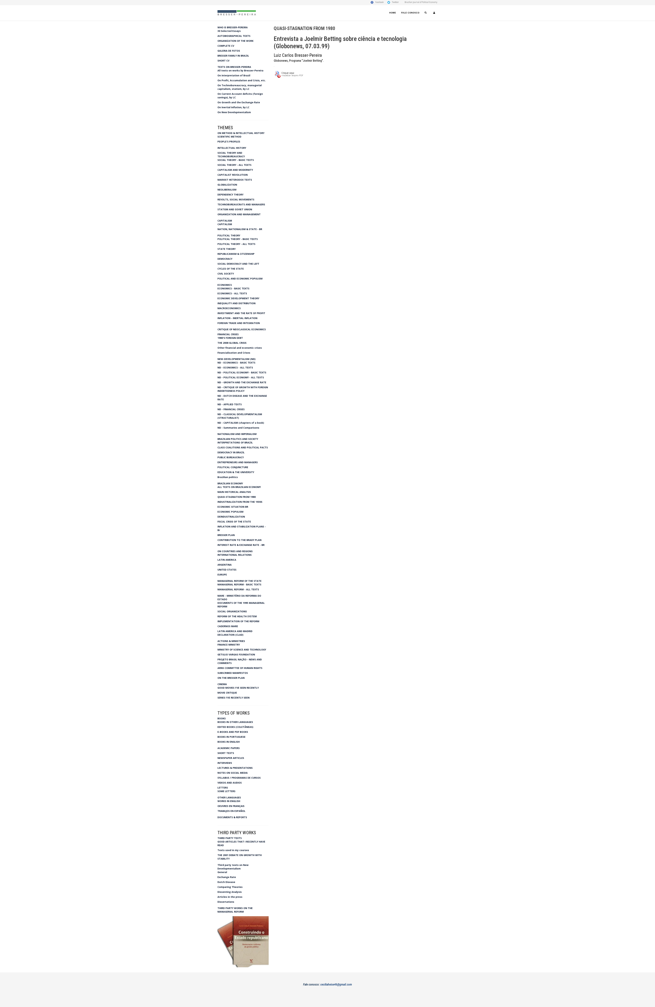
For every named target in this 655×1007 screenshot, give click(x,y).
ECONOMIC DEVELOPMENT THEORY (238, 298)
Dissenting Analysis (229, 892)
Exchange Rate (226, 877)
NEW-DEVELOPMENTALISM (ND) (236, 359)
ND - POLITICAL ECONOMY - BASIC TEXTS (241, 372)
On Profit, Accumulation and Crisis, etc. (241, 80)
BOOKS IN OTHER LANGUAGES (235, 722)
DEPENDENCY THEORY (230, 194)
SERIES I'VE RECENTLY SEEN (233, 697)
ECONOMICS (224, 284)
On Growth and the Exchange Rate (238, 102)
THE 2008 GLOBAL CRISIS (231, 342)
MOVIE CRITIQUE (227, 692)
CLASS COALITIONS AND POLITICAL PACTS (242, 447)
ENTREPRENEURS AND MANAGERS (237, 462)
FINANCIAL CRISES (228, 334)
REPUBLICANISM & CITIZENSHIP (235, 253)
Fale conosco (410, 13)
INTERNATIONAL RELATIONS (234, 554)
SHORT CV (223, 60)
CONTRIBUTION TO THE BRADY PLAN (239, 540)
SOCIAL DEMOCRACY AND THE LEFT (238, 263)
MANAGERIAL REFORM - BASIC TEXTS (239, 584)
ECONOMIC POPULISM (230, 511)
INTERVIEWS (224, 762)
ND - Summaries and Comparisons (238, 427)
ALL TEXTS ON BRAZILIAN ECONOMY (239, 487)
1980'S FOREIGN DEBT (230, 337)
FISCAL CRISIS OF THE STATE (234, 521)
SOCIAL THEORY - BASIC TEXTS (235, 160)
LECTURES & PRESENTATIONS (235, 767)
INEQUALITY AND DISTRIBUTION (236, 303)
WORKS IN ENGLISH (228, 801)
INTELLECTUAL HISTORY (231, 147)
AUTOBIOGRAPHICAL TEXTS (233, 35)
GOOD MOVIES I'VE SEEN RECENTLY (238, 687)
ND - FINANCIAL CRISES (231, 409)
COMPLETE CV (225, 45)
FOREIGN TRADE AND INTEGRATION (238, 323)
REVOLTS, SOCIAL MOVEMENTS (235, 199)
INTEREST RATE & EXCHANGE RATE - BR (241, 545)
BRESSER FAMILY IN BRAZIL (233, 55)
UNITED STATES (226, 569)
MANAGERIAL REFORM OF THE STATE (239, 580)
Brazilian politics (227, 477)
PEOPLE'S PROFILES (228, 141)
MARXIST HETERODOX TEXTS (234, 179)
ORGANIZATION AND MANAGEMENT (239, 214)
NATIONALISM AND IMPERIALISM (237, 434)
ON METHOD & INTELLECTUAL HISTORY (240, 133)
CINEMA (222, 684)
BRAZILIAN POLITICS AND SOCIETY (237, 439)
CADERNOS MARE (227, 626)
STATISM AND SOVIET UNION (234, 209)
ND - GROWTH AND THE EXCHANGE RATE (241, 382)
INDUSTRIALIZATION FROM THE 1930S (239, 501)
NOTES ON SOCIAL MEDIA (232, 772)
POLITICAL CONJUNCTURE (232, 467)
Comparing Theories (230, 887)
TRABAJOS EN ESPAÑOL (231, 811)
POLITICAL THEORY (228, 235)
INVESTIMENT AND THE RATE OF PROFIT (241, 313)
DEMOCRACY (224, 258)
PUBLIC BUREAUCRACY (230, 457)
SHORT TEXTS (225, 753)
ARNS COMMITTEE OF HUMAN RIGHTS (239, 668)
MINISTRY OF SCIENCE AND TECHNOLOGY (241, 649)
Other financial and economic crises (239, 347)
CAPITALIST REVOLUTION (232, 174)
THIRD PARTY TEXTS (229, 838)
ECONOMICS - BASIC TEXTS (233, 288)
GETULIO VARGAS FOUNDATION (236, 654)
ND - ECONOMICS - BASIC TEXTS (236, 362)
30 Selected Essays (229, 31)
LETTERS (222, 787)
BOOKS (221, 718)
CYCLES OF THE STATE (230, 268)
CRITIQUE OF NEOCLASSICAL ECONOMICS (241, 329)
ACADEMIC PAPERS (228, 748)
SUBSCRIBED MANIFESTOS (232, 673)
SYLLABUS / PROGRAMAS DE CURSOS (239, 777)
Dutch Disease (226, 882)
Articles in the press (229, 896)
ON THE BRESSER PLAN (231, 677)
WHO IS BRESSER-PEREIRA (232, 27)
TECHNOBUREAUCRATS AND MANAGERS (241, 204)
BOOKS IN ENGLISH (228, 741)
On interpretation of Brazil (233, 75)
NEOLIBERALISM (226, 189)
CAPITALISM (224, 220)
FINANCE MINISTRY (228, 644)
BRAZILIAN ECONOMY (230, 483)
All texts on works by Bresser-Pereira (240, 70)
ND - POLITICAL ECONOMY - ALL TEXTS (240, 377)
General (222, 872)
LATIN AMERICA (226, 559)
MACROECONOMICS (229, 308)
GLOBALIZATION (227, 184)
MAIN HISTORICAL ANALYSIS (234, 492)
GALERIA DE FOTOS (228, 50)
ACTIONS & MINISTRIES (231, 641)
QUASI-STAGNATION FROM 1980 (236, 496)
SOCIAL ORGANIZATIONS (232, 611)
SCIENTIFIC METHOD (229, 136)
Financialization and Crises (233, 352)
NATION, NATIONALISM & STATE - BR (239, 229)
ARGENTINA (224, 564)
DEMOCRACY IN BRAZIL (231, 452)
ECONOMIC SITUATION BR (232, 506)
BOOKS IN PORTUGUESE (231, 736)
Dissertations (225, 901)
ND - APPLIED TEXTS (229, 404)
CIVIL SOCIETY (225, 273)
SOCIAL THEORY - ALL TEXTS (234, 164)
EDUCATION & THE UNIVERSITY (235, 472)
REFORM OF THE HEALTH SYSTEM (237, 616)
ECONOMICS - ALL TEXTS (232, 293)
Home (392, 13)
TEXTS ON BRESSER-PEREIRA (234, 67)
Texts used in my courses (233, 850)
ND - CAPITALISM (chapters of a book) (240, 422)
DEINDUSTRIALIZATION (231, 516)
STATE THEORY (226, 249)
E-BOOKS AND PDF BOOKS (232, 731)
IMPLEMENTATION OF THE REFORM (238, 621)
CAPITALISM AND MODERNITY (235, 169)
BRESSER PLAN (226, 535)
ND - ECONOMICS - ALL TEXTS (235, 367)
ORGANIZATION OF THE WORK (235, 40)
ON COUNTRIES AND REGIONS (235, 551)
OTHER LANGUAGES (229, 797)
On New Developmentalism (234, 112)
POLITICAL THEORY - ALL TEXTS (236, 244)
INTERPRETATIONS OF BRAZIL (235, 442)
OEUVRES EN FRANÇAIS (230, 806)
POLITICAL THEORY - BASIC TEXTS (237, 239)
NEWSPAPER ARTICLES (230, 758)
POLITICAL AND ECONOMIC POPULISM (240, 278)
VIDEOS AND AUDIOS (229, 782)
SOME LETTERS (226, 791)
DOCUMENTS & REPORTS (232, 817)
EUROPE (222, 574)
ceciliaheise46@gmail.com (336, 984)
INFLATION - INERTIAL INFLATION (237, 318)
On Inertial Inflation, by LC (233, 107)
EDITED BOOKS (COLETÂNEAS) (235, 727)
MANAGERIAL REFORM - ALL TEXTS (238, 589)
